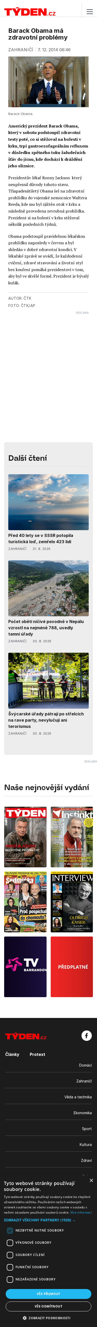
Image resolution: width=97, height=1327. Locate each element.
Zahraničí (84, 1081)
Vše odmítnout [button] (48, 1306)
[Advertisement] (48, 363)
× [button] (91, 1181)
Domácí (85, 1065)
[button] (48, 1220)
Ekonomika (83, 1113)
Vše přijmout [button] (48, 1294)
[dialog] (48, 1251)
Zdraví (86, 1160)
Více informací (81, 1212)
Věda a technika (78, 1097)
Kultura (86, 1144)
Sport (87, 1128)
